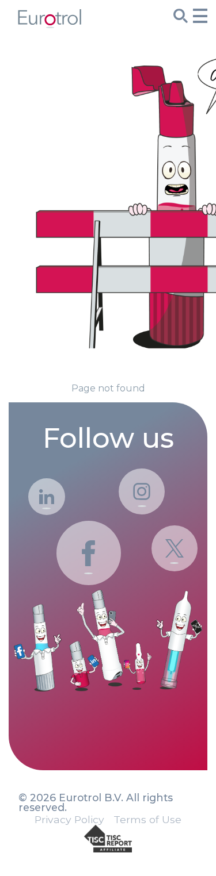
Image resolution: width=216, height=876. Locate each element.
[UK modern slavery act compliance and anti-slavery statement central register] (108, 839)
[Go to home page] (49, 24)
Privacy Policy (69, 819)
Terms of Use (147, 819)
